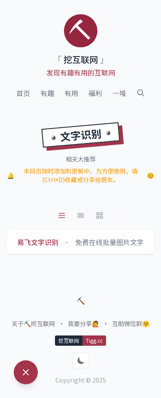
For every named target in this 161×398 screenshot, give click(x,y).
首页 (23, 93)
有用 (71, 93)
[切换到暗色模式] (81, 361)
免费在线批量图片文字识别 (116, 242)
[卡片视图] (80, 215)
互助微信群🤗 (130, 323)
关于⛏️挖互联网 (33, 323)
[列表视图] (62, 215)
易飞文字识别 (37, 242)
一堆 (119, 93)
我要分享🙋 (83, 323)
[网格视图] (99, 215)
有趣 (47, 93)
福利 (95, 93)
